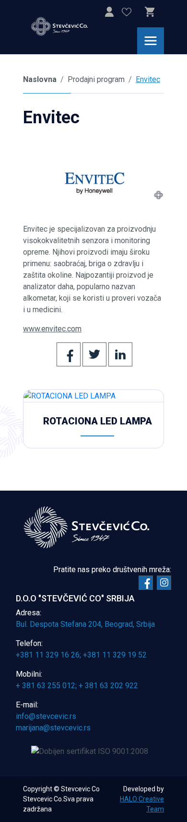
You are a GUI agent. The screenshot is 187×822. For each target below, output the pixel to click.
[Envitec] (93, 182)
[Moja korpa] (149, 12)
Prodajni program (96, 79)
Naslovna (40, 79)
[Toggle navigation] (150, 40)
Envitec (148, 79)
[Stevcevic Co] (65, 26)
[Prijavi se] (109, 13)
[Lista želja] (126, 13)
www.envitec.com (52, 328)
